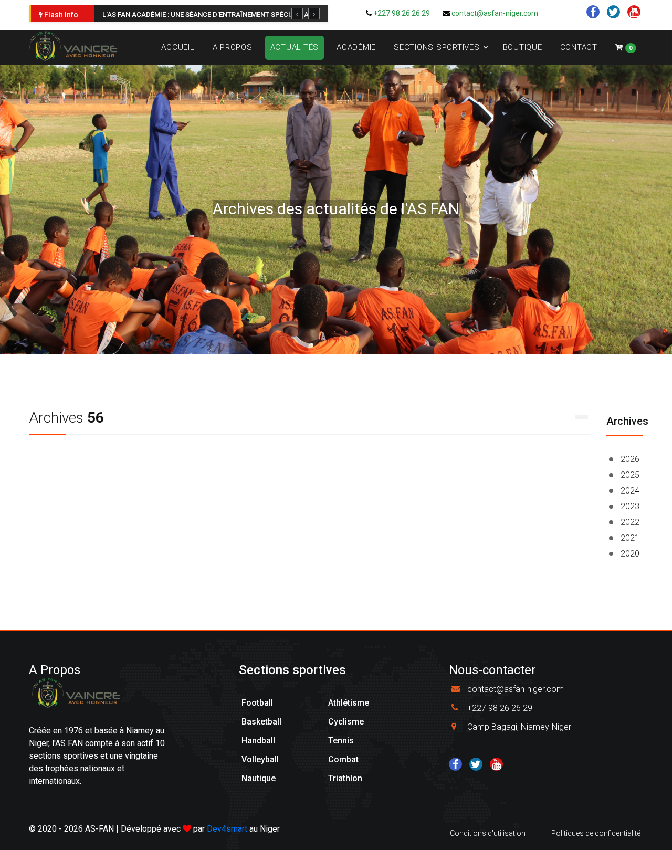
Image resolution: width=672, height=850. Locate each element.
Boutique (522, 47)
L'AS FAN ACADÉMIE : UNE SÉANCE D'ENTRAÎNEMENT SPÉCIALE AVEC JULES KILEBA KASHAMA (251, 14)
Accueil (177, 47)
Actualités (294, 47)
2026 (630, 459)
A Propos (233, 47)
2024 (630, 491)
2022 (630, 522)
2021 (630, 538)
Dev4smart (227, 829)
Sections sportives (437, 47)
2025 (630, 475)
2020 (630, 554)
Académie (356, 47)
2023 (630, 506)
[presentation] (297, 13)
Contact (578, 47)
